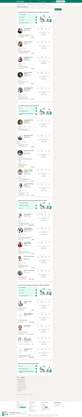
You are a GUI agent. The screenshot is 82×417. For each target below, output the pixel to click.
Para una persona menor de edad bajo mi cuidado (26, 114)
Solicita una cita (44, 34)
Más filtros (44, 4)
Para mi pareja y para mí (23, 110)
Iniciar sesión (53, 1)
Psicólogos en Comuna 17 (21, 382)
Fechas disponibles (30, 4)
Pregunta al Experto (32, 406)
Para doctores (44, 405)
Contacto (18, 406)
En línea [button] (24, 48)
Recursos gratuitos (45, 408)
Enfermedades (31, 409)
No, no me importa (22, 14)
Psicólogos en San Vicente (21, 384)
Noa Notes (44, 407)
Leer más (10, 414)
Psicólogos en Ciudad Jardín (21, 387)
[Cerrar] (52, 10)
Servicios (30, 408)
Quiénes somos (19, 405)
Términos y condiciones (20, 408)
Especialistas (31, 404)
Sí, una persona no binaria (23, 22)
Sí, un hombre (21, 19)
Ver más (28, 29)
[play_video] (20, 137)
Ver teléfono (44, 176)
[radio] (27, 14)
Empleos (21, 407)
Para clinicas (44, 406)
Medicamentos (31, 407)
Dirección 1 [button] (20, 126)
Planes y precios (44, 404)
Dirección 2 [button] (25, 126)
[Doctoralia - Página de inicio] (22, 1)
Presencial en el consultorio (24, 205)
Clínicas (30, 405)
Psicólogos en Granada (21, 389)
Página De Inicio (19, 394)
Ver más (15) (19, 390)
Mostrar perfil (43, 344)
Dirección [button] (19, 48)
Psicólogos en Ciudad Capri (21, 386)
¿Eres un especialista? (60, 1)
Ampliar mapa (57, 9)
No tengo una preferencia (23, 202)
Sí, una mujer (21, 17)
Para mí (20, 108)
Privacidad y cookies (20, 404)
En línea (20, 208)
